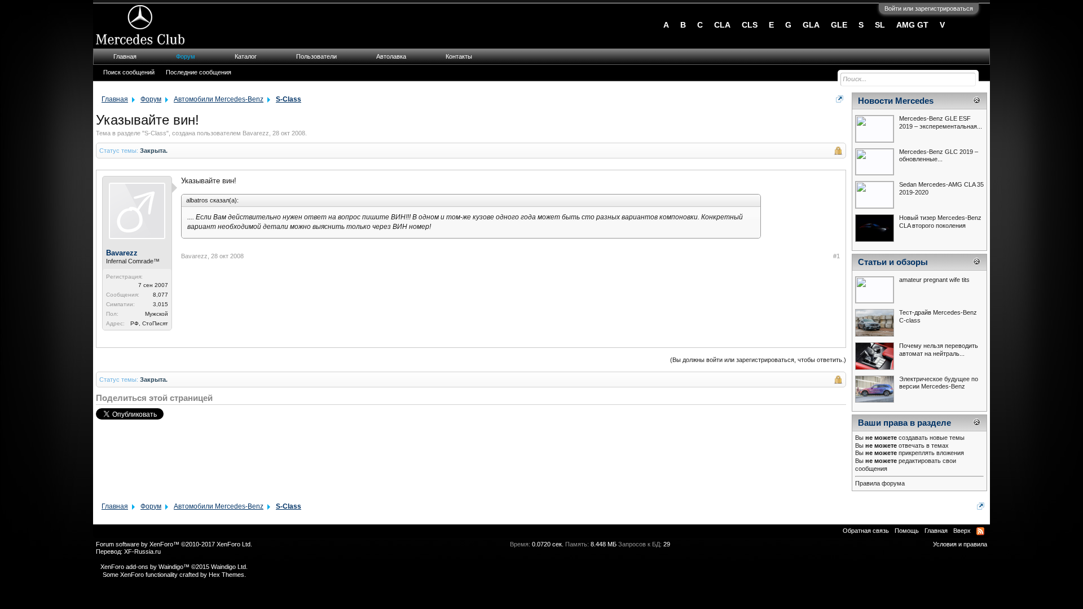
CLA (722, 24)
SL (880, 24)
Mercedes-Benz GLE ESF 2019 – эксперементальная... (940, 122)
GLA (811, 24)
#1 (836, 256)
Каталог (246, 56)
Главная (125, 56)
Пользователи (316, 56)
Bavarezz (256, 133)
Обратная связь (866, 530)
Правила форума (880, 483)
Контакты (459, 56)
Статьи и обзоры (893, 262)
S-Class (155, 133)
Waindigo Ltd (228, 566)
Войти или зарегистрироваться (928, 8)
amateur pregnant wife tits (934, 279)
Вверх (962, 530)
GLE (839, 24)
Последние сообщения (198, 72)
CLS (750, 24)
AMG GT (912, 24)
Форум (185, 56)
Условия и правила (960, 544)
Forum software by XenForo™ (174, 544)
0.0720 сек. (547, 544)
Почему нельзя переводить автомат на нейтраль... (938, 349)
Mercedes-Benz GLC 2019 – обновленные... (938, 155)
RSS (980, 531)
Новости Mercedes (896, 100)
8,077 (160, 295)
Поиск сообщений (129, 72)
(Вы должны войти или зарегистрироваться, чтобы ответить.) (758, 359)
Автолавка (391, 56)
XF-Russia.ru (142, 551)
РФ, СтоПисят (149, 323)
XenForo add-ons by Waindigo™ (145, 566)
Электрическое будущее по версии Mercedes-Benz (938, 383)
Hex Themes (226, 574)
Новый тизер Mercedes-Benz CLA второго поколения (940, 221)
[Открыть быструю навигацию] (839, 99)
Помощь (907, 530)
